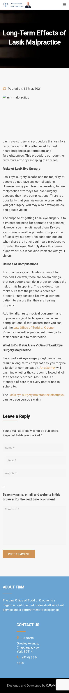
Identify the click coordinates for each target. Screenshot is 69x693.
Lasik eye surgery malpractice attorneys (36, 395)
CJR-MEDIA (54, 685)
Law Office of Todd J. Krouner (33, 327)
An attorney (48, 367)
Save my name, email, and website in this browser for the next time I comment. (31, 497)
